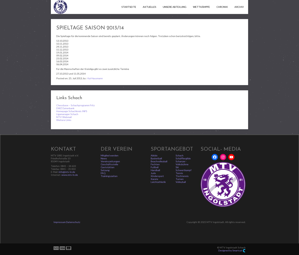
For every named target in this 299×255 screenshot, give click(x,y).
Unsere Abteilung (174, 6)
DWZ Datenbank (65, 108)
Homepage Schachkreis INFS (71, 111)
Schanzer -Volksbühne (182, 163)
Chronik (222, 6)
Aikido (154, 155)
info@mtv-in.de (67, 171)
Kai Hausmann (95, 78)
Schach (179, 155)
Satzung (105, 170)
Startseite (128, 6)
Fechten (155, 164)
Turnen (180, 178)
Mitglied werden (109, 155)
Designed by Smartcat (230, 250)
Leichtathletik (158, 181)
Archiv (239, 6)
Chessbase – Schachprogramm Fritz (75, 105)
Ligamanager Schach (67, 114)
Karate (154, 178)
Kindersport (157, 176)
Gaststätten (107, 167)
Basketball (156, 158)
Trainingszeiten (109, 176)
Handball (155, 170)
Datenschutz (73, 222)
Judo (153, 173)
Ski (177, 167)
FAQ (103, 173)
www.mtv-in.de (69, 174)
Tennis (179, 173)
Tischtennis (182, 176)
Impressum (59, 222)
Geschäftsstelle (109, 164)
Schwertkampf (183, 170)
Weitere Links (63, 120)
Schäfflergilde (183, 158)
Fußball (154, 167)
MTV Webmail (64, 117)
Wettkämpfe (201, 6)
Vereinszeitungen (110, 161)
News (104, 158)
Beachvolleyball (159, 161)
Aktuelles (149, 6)
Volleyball (181, 181)
